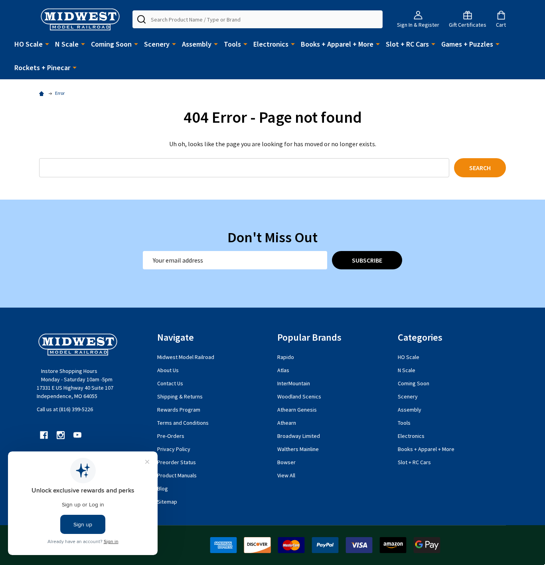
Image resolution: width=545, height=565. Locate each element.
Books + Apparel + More (337, 44)
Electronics (270, 44)
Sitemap (167, 501)
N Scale (67, 44)
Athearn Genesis (297, 409)
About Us (168, 370)
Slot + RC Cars (407, 44)
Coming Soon (111, 44)
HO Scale (28, 44)
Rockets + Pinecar (42, 67)
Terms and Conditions (183, 422)
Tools (232, 44)
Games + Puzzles (467, 44)
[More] (47, 43)
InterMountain (293, 383)
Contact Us (170, 383)
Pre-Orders (170, 435)
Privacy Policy (173, 449)
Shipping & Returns (180, 396)
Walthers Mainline (298, 449)
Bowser (286, 462)
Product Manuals (177, 475)
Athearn (286, 422)
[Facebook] (44, 435)
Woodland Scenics (299, 396)
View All (286, 475)
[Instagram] (60, 435)
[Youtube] (77, 435)
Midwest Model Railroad (185, 357)
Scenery (157, 44)
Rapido (285, 357)
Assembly (196, 44)
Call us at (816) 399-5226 (65, 409)
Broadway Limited (298, 435)
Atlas (283, 370)
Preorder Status (176, 462)
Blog (162, 488)
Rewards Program (178, 409)
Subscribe (367, 260)
